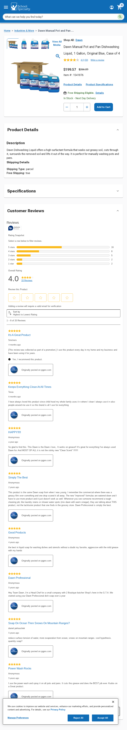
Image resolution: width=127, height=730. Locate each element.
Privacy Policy (58, 709)
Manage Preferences (18, 717)
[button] (111, 7)
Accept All (102, 718)
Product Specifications (99, 84)
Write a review (97, 60)
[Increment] (87, 107)
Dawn (79, 40)
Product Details (73, 84)
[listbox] (28, 43)
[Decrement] (67, 107)
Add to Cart (103, 107)
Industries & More (24, 30)
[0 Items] (119, 7)
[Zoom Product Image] (58, 56)
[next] (49, 43)
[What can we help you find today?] (120, 17)
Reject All (78, 718)
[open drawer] (6, 7)
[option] (12, 43)
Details (100, 92)
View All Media (57, 43)
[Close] (113, 701)
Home (7, 30)
